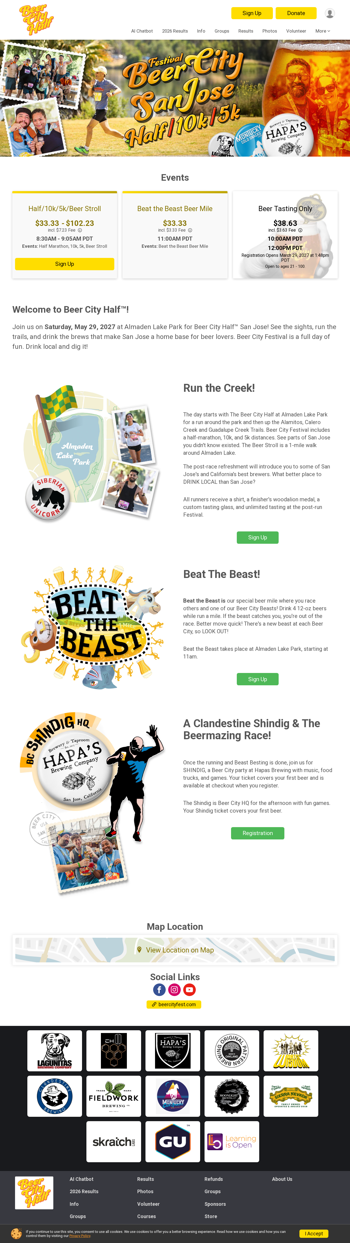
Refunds (214, 1179)
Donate (296, 13)
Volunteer (296, 31)
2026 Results (175, 31)
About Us (282, 1179)
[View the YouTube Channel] (189, 989)
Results (245, 31)
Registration (258, 833)
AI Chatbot (142, 31)
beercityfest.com (177, 1004)
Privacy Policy (79, 1236)
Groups (222, 31)
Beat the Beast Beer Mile (174, 208)
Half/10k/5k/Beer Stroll (64, 208)
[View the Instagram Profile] (174, 989)
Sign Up (252, 13)
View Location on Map (180, 950)
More (321, 31)
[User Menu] (330, 13)
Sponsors (215, 1204)
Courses (146, 1216)
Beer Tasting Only (285, 208)
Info (201, 31)
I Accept (314, 1233)
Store (211, 1216)
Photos (269, 31)
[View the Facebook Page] (159, 989)
